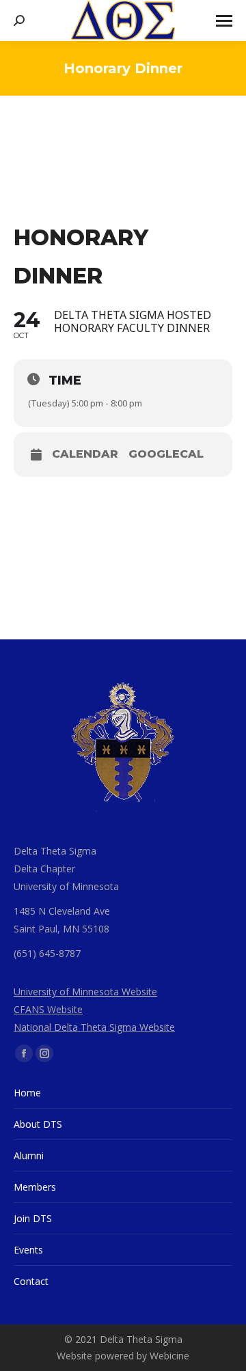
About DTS (38, 1124)
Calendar (85, 454)
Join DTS (33, 1218)
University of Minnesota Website (85, 991)
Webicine (169, 1355)
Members (35, 1186)
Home (27, 1092)
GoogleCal (166, 454)
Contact (31, 1281)
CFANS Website (48, 1009)
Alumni (29, 1155)
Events (28, 1249)
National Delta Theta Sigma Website (94, 1027)
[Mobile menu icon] (224, 21)
